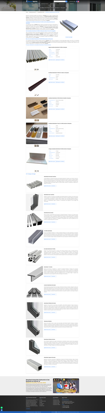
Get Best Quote (52, 59)
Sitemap (41, 404)
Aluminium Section (40, 12)
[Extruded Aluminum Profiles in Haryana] (34, 256)
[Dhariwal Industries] (31, 1)
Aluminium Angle (56, 403)
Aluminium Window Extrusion (50, 303)
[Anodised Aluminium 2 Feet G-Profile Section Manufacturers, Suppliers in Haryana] (36, 133)
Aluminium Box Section (48, 212)
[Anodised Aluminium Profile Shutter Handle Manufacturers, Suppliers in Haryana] (36, 108)
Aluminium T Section (48, 266)
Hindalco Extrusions (53, 3)
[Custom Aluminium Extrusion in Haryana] (34, 292)
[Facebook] (76, 1)
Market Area (42, 405)
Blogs (68, 3)
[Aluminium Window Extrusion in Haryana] (34, 310)
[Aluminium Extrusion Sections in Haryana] (34, 184)
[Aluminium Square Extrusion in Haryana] (34, 365)
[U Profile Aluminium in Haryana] (34, 238)
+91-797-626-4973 (66, 407)
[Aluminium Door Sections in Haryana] (34, 202)
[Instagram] (78, 1)
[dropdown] (48, 3)
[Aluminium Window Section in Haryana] (34, 346)
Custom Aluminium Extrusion (50, 285)
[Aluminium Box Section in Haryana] (34, 220)
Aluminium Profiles (57, 401)
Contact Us (72, 3)
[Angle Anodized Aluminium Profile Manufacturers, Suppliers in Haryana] (36, 57)
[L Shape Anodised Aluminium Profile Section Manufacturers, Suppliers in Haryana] (36, 159)
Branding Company (76, 412)
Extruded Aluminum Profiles (49, 248)
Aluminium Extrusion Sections (50, 176)
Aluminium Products (44, 3)
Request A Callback (60, 59)
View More (53, 185)
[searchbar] (66, 1)
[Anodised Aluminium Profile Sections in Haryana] (69, 25)
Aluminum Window (48, 321)
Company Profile (37, 3)
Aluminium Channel (57, 404)
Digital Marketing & (70, 412)
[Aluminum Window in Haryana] (34, 328)
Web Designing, (64, 412)
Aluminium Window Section (49, 339)
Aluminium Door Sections (49, 194)
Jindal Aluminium (62, 3)
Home (32, 3)
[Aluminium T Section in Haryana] (34, 274)
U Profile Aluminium (48, 230)
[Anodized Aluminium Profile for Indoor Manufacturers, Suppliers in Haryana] (36, 82)
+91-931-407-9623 (72, 1)
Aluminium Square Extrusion (49, 357)
